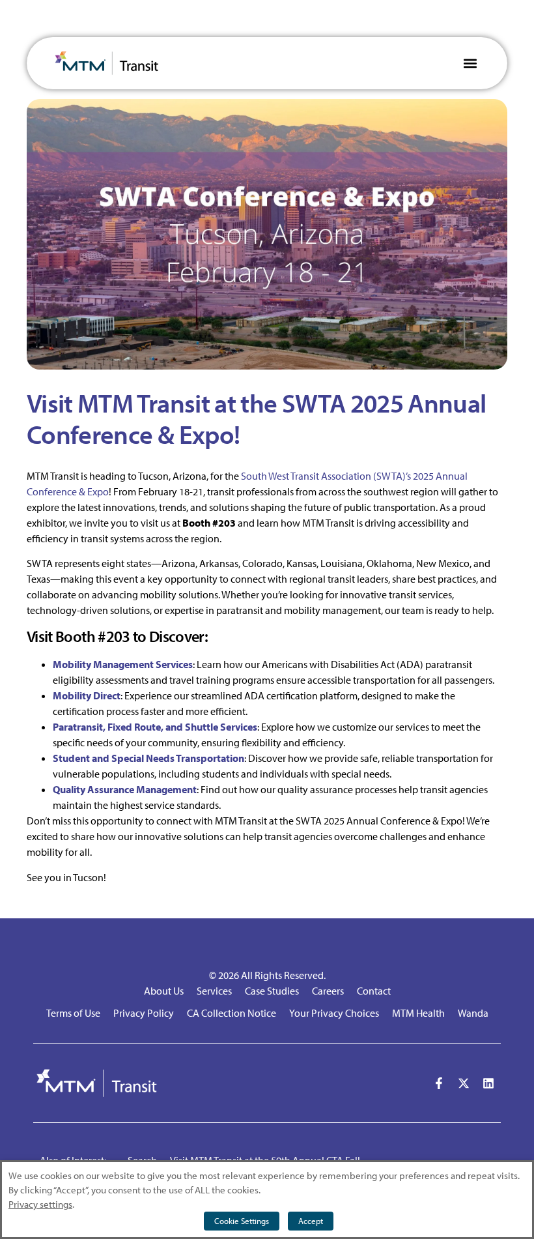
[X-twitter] (464, 1083)
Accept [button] (310, 1221)
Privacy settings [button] (40, 1204)
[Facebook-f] (439, 1083)
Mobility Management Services (123, 664)
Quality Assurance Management (125, 789)
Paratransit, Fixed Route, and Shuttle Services (155, 726)
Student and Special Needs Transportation (148, 758)
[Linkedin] (488, 1083)
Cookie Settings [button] (241, 1221)
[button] (470, 63)
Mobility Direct (86, 695)
